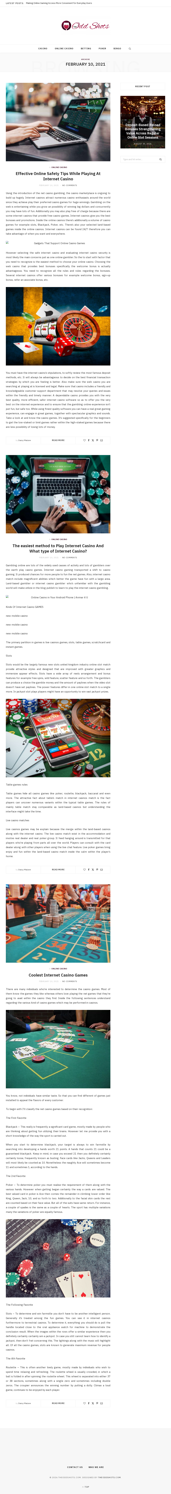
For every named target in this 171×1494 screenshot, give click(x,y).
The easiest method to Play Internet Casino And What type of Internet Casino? (58, 548)
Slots (142, 118)
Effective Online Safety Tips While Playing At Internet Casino (58, 176)
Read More (58, 440)
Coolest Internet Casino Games (58, 975)
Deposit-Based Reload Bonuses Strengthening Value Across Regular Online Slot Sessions (143, 131)
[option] (142, 122)
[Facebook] (88, 440)
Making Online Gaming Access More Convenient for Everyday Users (59, 3)
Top (86, 1486)
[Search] (129, 48)
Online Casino (64, 48)
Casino (42, 48)
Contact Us (74, 1467)
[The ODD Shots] (85, 25)
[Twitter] (93, 440)
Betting (86, 48)
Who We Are (96, 1467)
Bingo (117, 48)
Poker (102, 48)
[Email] (101, 440)
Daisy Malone (24, 440)
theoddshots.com (109, 1477)
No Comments (69, 185)
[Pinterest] (97, 440)
